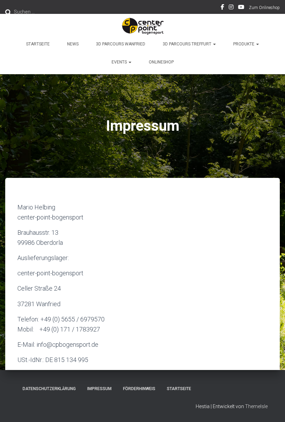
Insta (231, 8)
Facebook (222, 8)
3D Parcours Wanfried (120, 44)
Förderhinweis (139, 388)
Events (120, 62)
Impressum (99, 388)
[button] (214, 44)
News (73, 44)
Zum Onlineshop (264, 7)
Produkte (244, 44)
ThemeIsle (256, 406)
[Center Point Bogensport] (142, 26)
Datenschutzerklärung (49, 388)
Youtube (241, 8)
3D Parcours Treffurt (187, 44)
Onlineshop (161, 62)
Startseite (38, 44)
